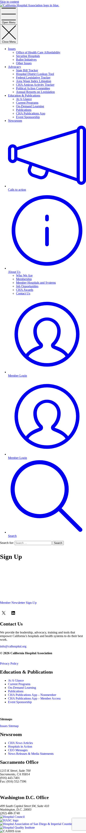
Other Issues (24, 63)
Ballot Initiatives (26, 59)
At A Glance (24, 99)
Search (58, 542)
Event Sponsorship (28, 117)
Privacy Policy (9, 663)
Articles (20, 743)
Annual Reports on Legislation (35, 92)
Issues (12, 48)
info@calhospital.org (13, 646)
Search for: (7, 542)
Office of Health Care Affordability (38, 52)
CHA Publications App (30, 113)
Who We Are (24, 275)
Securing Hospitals (28, 56)
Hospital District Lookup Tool (35, 74)
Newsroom (15, 120)
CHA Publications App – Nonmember (32, 695)
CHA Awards (24, 290)
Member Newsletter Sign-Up (18, 602)
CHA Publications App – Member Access (34, 698)
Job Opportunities (27, 286)
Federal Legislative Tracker (33, 77)
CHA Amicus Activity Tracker (35, 84)
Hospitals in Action (20, 746)
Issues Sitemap (9, 726)
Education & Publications (24, 95)
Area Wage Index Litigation (33, 81)
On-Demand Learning (30, 106)
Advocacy (14, 66)
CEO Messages (18, 750)
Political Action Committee (33, 88)
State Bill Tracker (27, 70)
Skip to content (9, 1)
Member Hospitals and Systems (36, 282)
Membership (24, 279)
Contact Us (23, 293)
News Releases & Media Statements (31, 753)
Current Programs (27, 102)
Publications (23, 110)
